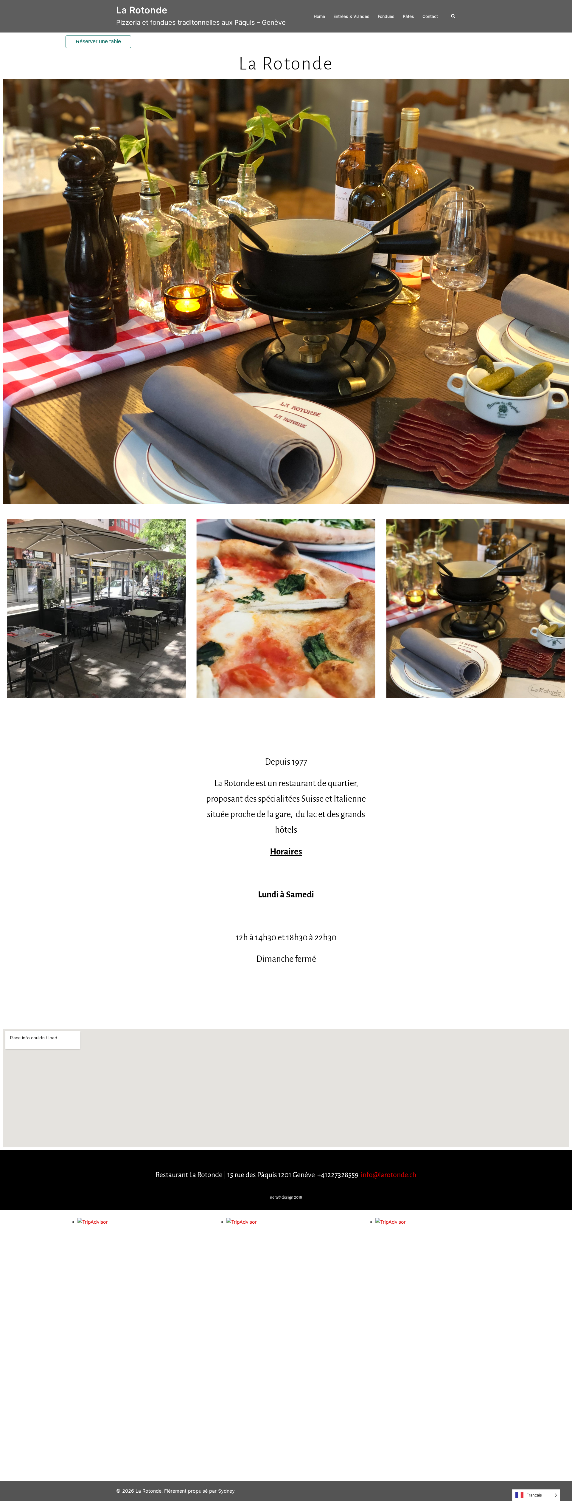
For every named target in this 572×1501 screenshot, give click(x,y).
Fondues (386, 16)
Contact (430, 16)
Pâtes (408, 16)
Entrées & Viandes (351, 16)
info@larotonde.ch (388, 1175)
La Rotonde (141, 10)
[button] (453, 16)
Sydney (226, 1491)
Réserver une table (98, 41)
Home (319, 16)
